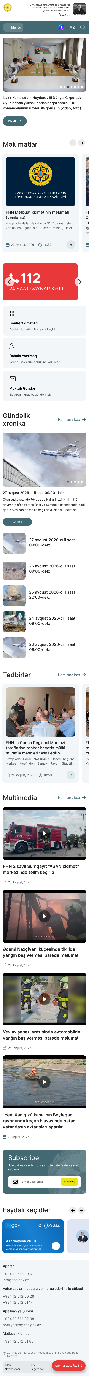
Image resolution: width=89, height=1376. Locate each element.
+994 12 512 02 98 (18, 1319)
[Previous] (68, 123)
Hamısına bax (69, 419)
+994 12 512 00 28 (18, 1296)
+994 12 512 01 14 (18, 1302)
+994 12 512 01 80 (18, 1341)
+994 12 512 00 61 (18, 1274)
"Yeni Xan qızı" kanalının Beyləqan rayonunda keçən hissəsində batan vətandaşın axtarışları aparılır (39, 1121)
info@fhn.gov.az (16, 1280)
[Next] (78, 123)
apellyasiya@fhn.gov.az (22, 1325)
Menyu (16, 27)
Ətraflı (12, 116)
